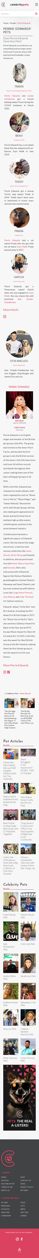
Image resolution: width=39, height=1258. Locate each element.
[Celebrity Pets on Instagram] (17, 1238)
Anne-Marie (18, 563)
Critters (24, 1212)
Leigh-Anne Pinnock (22, 592)
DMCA (22, 1184)
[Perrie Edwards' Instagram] (4, 672)
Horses (23, 1216)
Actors (4, 1202)
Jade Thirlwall (27, 596)
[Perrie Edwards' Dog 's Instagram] (4, 316)
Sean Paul (29, 563)
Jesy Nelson (9, 596)
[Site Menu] (36, 4)
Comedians (6, 1216)
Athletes (5, 1209)
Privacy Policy (26, 1187)
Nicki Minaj (16, 555)
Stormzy (11, 567)
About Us (5, 1190)
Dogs (22, 1202)
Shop (22, 1177)
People (13, 23)
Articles (5, 1180)
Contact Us (25, 1180)
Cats (22, 1206)
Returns (24, 1190)
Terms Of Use (7, 1187)
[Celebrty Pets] (19, 5)
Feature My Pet (8, 1184)
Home (5, 23)
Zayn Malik (22, 246)
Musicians (19, 430)
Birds (22, 1209)
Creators (5, 1212)
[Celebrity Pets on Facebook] (22, 1238)
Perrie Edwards (12, 95)
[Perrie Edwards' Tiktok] (8, 672)
